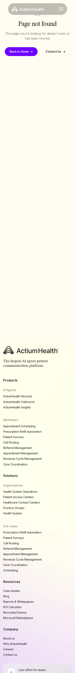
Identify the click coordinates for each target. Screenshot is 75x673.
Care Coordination (15, 464)
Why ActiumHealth (15, 643)
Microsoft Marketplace (18, 618)
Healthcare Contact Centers (21, 502)
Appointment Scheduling (19, 426)
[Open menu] (61, 9)
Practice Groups (13, 508)
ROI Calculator (12, 607)
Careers (8, 649)
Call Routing (11, 442)
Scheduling (10, 570)
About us (9, 638)
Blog (6, 596)
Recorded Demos (15, 612)
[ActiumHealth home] (27, 9)
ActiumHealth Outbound (18, 402)
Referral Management (17, 448)
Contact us (10, 654)
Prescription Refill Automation (22, 431)
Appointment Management (20, 453)
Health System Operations (20, 491)
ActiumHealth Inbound (17, 396)
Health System (12, 513)
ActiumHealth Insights (17, 407)
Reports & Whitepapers (18, 601)
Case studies (11, 590)
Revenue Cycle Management (22, 458)
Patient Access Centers (18, 497)
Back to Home (21, 51)
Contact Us (55, 51)
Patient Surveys (13, 437)
